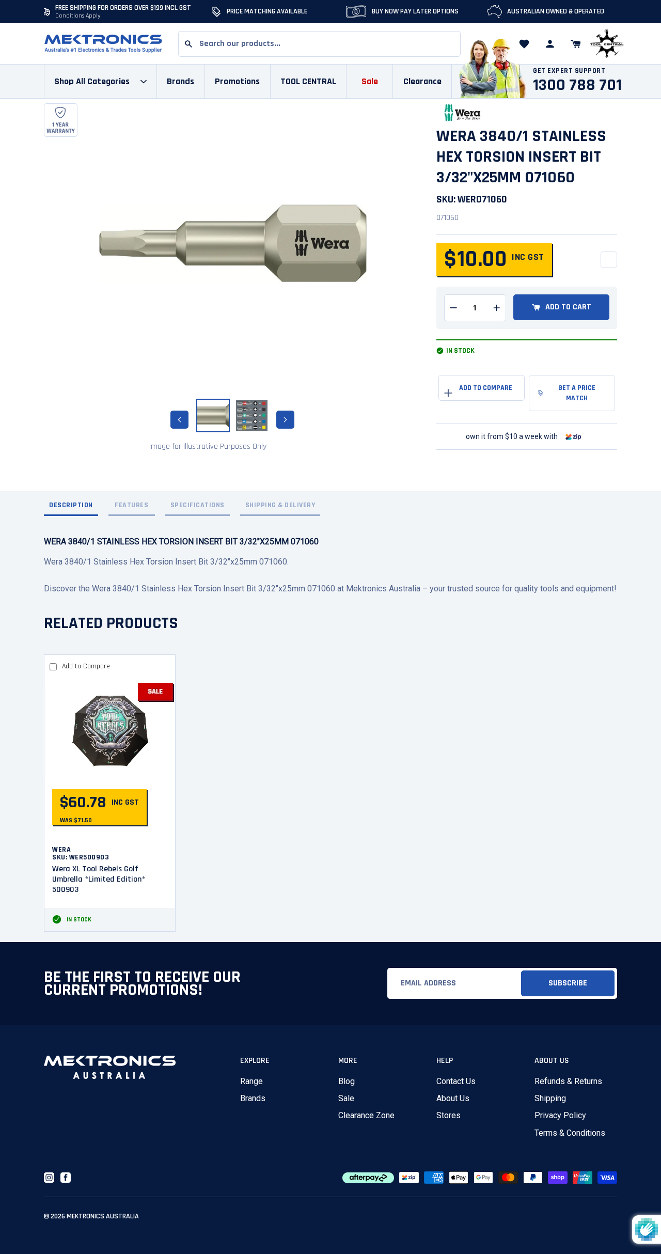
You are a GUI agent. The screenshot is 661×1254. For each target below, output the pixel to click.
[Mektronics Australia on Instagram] (49, 1177)
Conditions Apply (78, 16)
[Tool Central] (607, 44)
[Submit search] (188, 44)
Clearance (422, 81)
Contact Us (456, 1081)
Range (251, 1081)
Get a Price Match (576, 393)
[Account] (550, 44)
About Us (452, 1098)
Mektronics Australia (103, 1216)
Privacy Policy (560, 1115)
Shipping (550, 1098)
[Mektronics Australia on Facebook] (65, 1177)
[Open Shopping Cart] (576, 44)
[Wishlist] (524, 44)
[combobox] (319, 44)
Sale (346, 1098)
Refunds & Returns (568, 1081)
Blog (346, 1081)
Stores (448, 1115)
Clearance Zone (366, 1115)
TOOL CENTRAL (308, 81)
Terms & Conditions (569, 1133)
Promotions (237, 81)
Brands (252, 1098)
